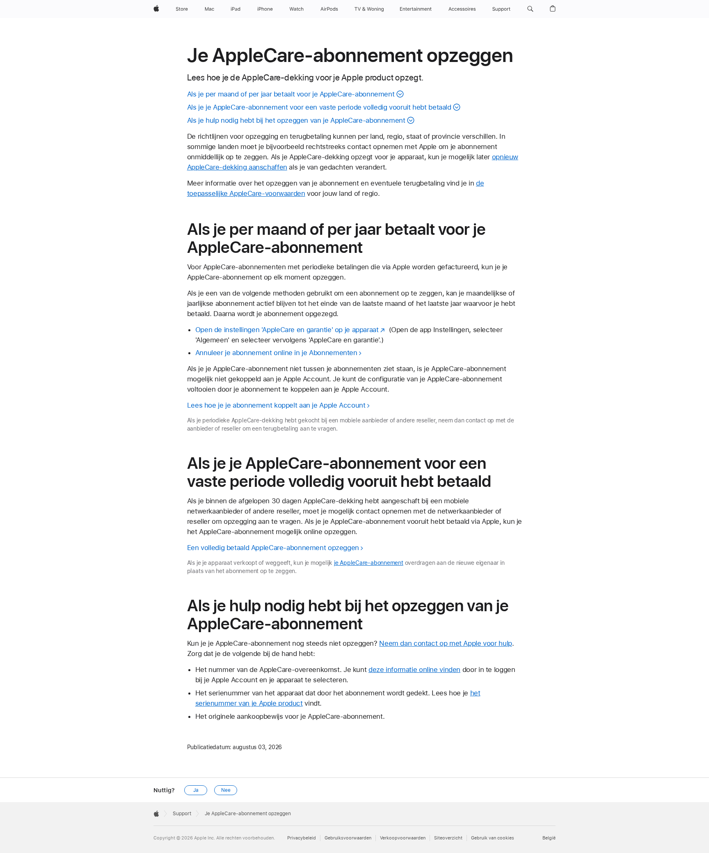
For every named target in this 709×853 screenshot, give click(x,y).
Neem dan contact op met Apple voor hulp (445, 643)
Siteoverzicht (448, 838)
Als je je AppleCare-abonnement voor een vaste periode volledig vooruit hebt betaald (319, 107)
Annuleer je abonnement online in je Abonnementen (276, 353)
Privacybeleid (301, 838)
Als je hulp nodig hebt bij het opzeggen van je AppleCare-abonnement (296, 120)
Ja (196, 790)
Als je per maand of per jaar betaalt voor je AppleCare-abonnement (291, 94)
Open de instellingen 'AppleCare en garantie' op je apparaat (287, 330)
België (549, 838)
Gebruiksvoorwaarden (348, 838)
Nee (226, 790)
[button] (530, 9)
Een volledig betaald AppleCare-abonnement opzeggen (273, 547)
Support (182, 813)
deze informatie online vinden (414, 669)
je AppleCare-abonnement (368, 562)
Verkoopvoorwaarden (402, 838)
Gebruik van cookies (492, 838)
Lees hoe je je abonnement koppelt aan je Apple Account (276, 405)
